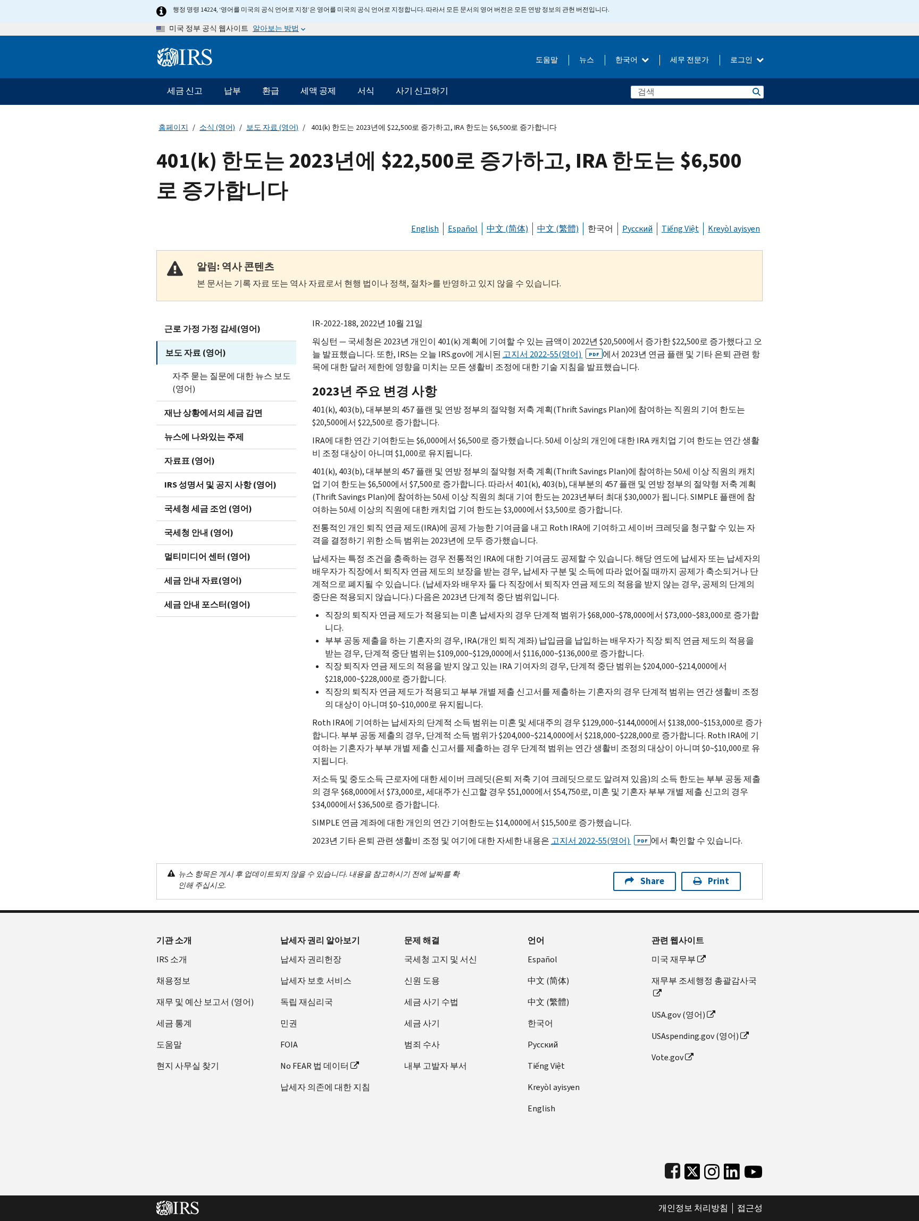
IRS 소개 (171, 959)
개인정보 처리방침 (693, 1208)
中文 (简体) (507, 228)
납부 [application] (232, 90)
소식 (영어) (217, 127)
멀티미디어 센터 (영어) (207, 556)
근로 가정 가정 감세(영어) (212, 328)
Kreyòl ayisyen (734, 228)
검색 (756, 91)
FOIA (289, 1044)
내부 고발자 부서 (435, 1065)
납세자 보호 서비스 (316, 980)
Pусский (543, 1044)
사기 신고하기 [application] (422, 90)
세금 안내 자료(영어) (203, 580)
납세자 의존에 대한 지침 (325, 1087)
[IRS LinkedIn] (732, 1169)
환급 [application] (270, 90)
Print (718, 881)
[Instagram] (712, 1169)
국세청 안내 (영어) (198, 532)
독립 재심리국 (306, 1002)
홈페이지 (173, 127)
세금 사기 (422, 1023)
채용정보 (173, 980)
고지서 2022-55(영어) (551, 354)
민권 (288, 1023)
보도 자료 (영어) (272, 127)
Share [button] (652, 881)
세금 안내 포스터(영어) (207, 604)
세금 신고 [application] (185, 90)
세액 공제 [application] (318, 90)
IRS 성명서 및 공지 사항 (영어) (220, 484)
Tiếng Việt (680, 228)
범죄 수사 (422, 1044)
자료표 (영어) (189, 460)
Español (463, 228)
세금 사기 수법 (431, 1002)
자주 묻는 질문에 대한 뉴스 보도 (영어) (231, 382)
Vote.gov (667, 1057)
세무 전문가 (689, 60)
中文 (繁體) (558, 228)
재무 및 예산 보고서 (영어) (205, 1002)
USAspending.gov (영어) (695, 1036)
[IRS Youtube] (753, 1169)
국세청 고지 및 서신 (440, 959)
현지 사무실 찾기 (187, 1065)
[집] (184, 53)
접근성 (750, 1208)
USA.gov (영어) (678, 1014)
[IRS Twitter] (692, 1169)
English (425, 228)
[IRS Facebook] (672, 1169)
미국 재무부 (673, 959)
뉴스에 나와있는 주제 (204, 436)
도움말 (547, 60)
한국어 (627, 60)
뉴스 (586, 60)
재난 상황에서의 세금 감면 (213, 412)
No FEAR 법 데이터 (314, 1065)
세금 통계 (174, 1023)
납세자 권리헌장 (310, 959)
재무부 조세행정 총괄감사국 (704, 980)
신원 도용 (422, 980)
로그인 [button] (742, 60)
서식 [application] (365, 90)
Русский (637, 228)
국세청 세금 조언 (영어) (208, 508)
